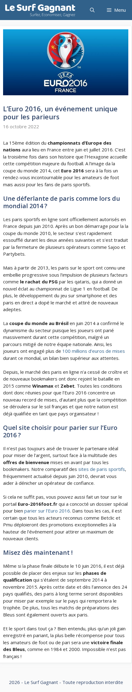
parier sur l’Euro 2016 (47, 511)
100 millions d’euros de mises (93, 351)
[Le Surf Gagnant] (40, 10)
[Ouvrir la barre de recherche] (92, 10)
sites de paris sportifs (101, 469)
